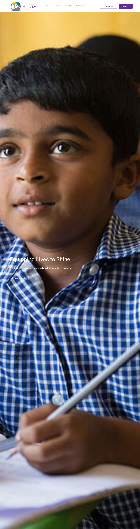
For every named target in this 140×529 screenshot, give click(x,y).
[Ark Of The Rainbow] (24, 6)
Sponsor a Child (108, 6)
